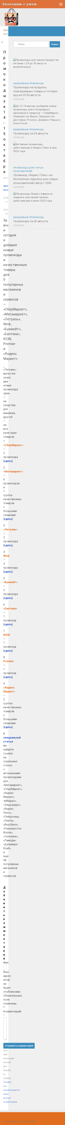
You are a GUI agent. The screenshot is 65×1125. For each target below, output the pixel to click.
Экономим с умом (19, 4)
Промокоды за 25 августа (30, 133)
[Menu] (61, 4)
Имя (5, 962)
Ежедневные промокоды (28, 83)
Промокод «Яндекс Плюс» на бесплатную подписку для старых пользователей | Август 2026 (35, 178)
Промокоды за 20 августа (30, 221)
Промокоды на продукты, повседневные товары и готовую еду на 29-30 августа (35, 91)
